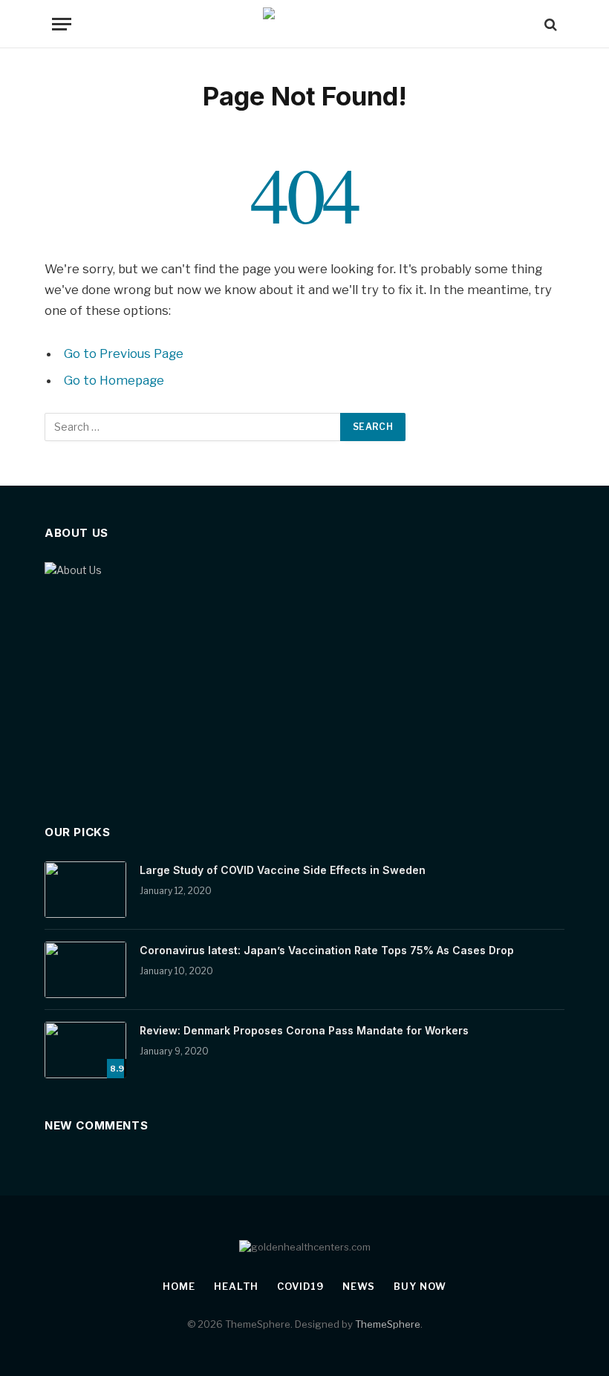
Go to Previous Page (123, 353)
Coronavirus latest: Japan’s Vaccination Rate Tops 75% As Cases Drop (327, 950)
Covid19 (300, 1286)
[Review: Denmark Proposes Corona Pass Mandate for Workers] (85, 1050)
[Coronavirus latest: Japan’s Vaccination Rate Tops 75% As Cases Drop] (85, 970)
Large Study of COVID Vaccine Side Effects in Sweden (283, 870)
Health (236, 1286)
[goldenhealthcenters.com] (305, 24)
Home (179, 1286)
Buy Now (420, 1286)
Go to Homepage (114, 380)
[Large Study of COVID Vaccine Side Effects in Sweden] (85, 889)
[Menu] (61, 24)
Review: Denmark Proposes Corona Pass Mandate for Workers (304, 1030)
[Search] (549, 24)
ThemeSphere (387, 1324)
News (359, 1286)
